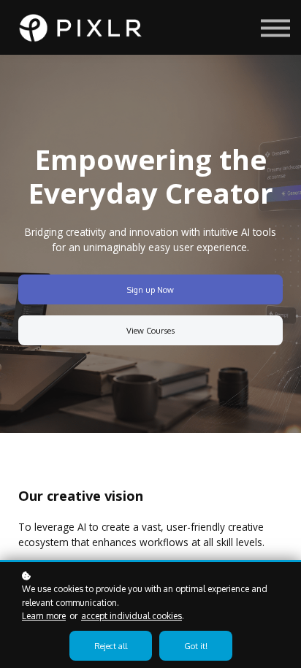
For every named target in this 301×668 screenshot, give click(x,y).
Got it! (195, 645)
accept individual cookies (131, 615)
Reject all (110, 645)
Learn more (44, 615)
